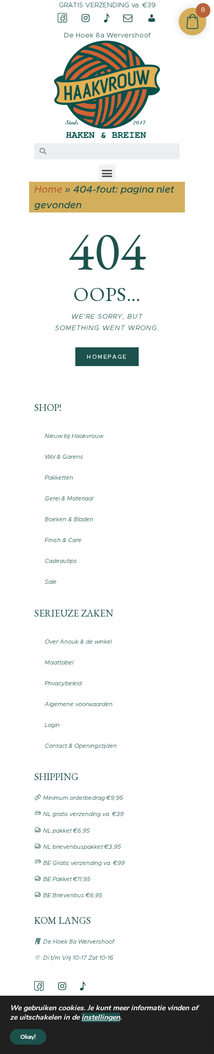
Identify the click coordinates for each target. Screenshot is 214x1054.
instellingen (101, 1017)
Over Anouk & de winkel (78, 641)
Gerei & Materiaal (69, 498)
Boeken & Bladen (69, 519)
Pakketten (59, 477)
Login (52, 725)
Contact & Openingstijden (81, 745)
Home (48, 189)
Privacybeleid (63, 683)
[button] (107, 173)
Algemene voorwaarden (79, 704)
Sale (51, 581)
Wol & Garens (64, 456)
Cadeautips (61, 560)
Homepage (107, 356)
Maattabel (59, 662)
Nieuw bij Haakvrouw (74, 436)
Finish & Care (63, 540)
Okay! (28, 1037)
